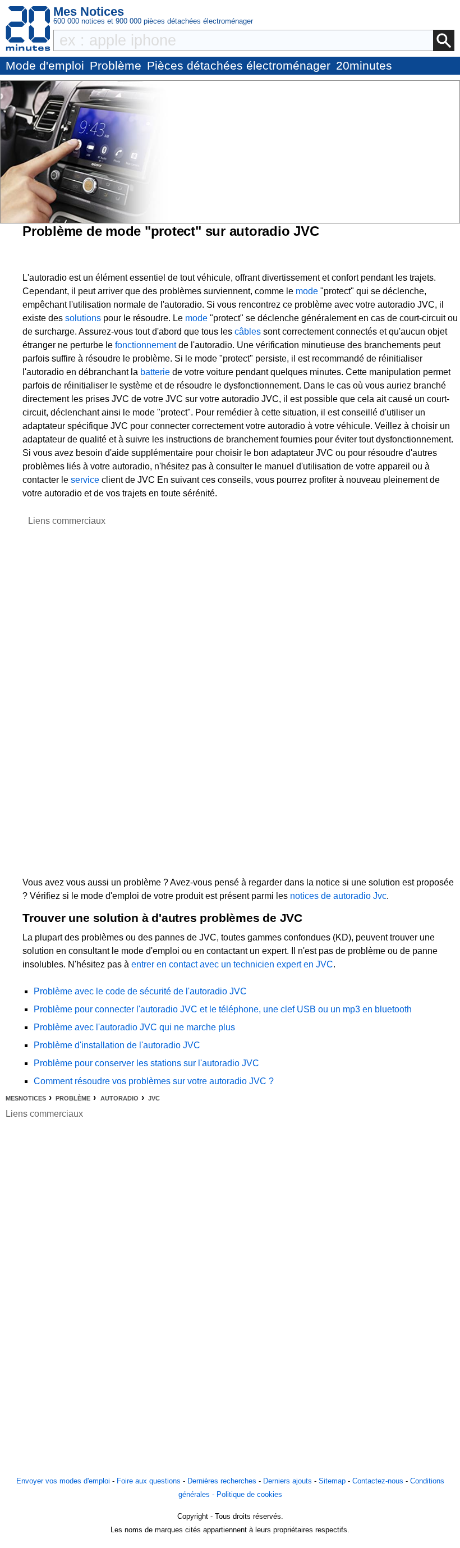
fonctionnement (145, 345)
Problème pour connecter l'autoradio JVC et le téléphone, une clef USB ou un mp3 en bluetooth (223, 1009)
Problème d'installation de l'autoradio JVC (117, 1045)
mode (307, 291)
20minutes (364, 65)
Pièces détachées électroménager (238, 65)
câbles (247, 331)
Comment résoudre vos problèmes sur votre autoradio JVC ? (154, 1081)
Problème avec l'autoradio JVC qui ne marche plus (134, 1027)
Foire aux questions (149, 1481)
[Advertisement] (66, 696)
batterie (155, 372)
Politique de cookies (249, 1494)
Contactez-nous (377, 1481)
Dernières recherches (221, 1481)
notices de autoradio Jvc (338, 896)
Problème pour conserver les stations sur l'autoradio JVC (146, 1063)
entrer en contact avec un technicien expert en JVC (232, 964)
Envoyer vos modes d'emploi (63, 1481)
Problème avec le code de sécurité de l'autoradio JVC (140, 991)
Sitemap (332, 1481)
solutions (83, 318)
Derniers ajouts (287, 1481)
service (85, 480)
